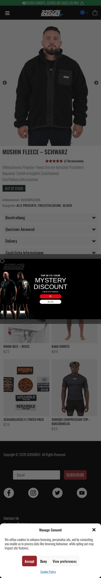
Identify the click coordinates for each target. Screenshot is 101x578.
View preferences (65, 561)
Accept (29, 561)
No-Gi (50, 301)
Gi (50, 296)
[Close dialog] (2, 261)
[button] (94, 529)
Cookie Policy (48, 572)
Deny (43, 561)
